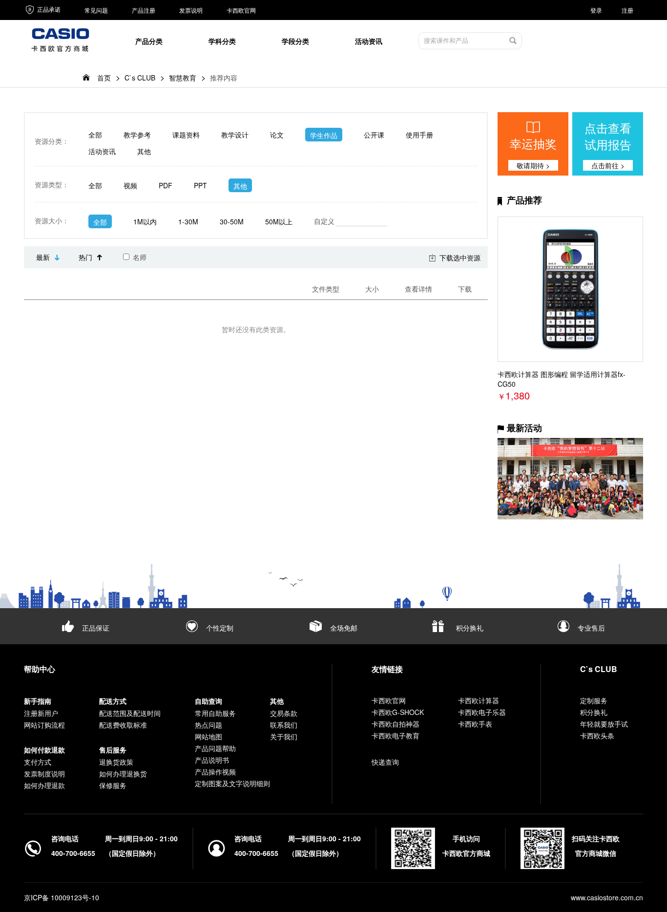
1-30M (188, 221)
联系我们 (283, 725)
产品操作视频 (215, 771)
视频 (130, 185)
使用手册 (419, 134)
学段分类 (295, 41)
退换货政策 (116, 762)
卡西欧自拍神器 (395, 724)
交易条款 (283, 713)
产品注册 (143, 10)
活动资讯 (368, 41)
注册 (627, 10)
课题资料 (186, 134)
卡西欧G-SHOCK (398, 712)
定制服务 (593, 700)
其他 (144, 151)
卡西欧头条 (597, 735)
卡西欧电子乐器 (482, 712)
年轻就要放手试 (604, 724)
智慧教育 (182, 77)
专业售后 (591, 628)
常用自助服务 (215, 713)
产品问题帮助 (215, 748)
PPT (200, 185)
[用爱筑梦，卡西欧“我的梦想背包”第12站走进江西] (570, 478)
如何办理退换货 (123, 773)
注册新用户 (41, 713)
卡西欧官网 (241, 10)
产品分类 (149, 41)
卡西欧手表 (475, 724)
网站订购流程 (44, 725)
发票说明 (191, 10)
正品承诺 (48, 9)
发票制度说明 (44, 773)
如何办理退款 (44, 785)
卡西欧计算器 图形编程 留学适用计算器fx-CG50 (561, 379)
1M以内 (145, 221)
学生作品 (323, 135)
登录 (596, 10)
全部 (95, 134)
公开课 (374, 134)
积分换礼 (469, 628)
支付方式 (37, 762)
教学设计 (235, 134)
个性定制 (219, 628)
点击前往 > (608, 165)
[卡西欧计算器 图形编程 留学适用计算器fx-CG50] (570, 289)
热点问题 (208, 725)
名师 (138, 257)
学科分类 (222, 41)
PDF (165, 185)
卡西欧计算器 (478, 700)
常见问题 (96, 10)
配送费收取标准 (123, 725)
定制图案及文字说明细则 (232, 783)
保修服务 (112, 785)
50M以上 (278, 221)
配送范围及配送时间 (130, 713)
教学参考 (137, 134)
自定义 (325, 221)
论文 (277, 134)
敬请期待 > (533, 165)
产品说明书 (212, 760)
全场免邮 (343, 628)
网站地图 (208, 736)
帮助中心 (39, 668)
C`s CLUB (140, 77)
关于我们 (283, 736)
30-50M (232, 221)
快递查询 (385, 762)
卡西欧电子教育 (395, 735)
